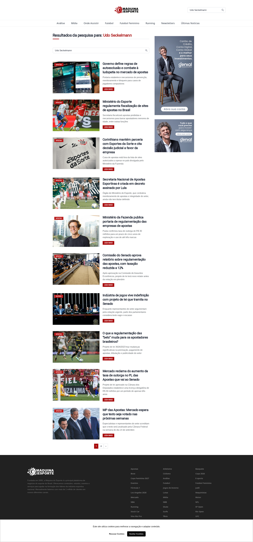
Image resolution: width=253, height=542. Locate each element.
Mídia (74, 23)
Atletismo (167, 469)
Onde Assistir (91, 23)
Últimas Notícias (190, 23)
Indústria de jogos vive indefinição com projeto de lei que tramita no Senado (126, 299)
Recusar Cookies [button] (116, 534)
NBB (165, 502)
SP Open (199, 507)
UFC (197, 516)
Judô (197, 488)
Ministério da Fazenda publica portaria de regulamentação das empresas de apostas (125, 222)
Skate (165, 507)
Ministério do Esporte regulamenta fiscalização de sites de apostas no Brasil (125, 106)
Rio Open (199, 511)
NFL (197, 502)
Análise (61, 23)
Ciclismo (167, 473)
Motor (198, 497)
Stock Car (135, 511)
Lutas (165, 492)
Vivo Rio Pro (136, 516)
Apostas (134, 469)
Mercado (135, 497)
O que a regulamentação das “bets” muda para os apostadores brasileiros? (125, 337)
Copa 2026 (200, 473)
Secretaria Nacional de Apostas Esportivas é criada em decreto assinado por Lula (124, 184)
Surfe (165, 511)
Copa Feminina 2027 (140, 478)
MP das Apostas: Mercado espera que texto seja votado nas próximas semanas (126, 414)
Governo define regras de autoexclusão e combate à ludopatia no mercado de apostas (125, 68)
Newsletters (168, 23)
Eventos (134, 483)
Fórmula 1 (135, 488)
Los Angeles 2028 (138, 492)
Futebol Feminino (129, 23)
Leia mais (108, 89)
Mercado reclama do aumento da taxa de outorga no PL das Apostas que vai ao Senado (125, 375)
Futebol (109, 23)
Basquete (199, 469)
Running (150, 23)
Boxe (133, 473)
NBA (133, 502)
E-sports (199, 478)
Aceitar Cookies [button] (136, 534)
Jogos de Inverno (171, 488)
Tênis (165, 516)
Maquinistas (200, 492)
